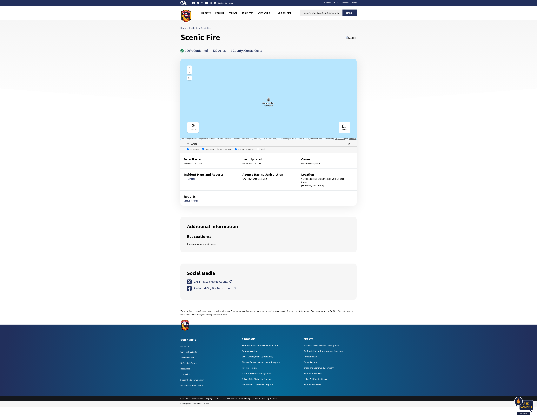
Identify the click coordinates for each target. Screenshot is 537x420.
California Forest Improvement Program (323, 351)
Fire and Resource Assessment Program (261, 362)
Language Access (212, 398)
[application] (268, 99)
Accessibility (197, 398)
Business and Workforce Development (321, 345)
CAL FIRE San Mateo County (213, 282)
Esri (336, 138)
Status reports (191, 200)
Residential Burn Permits (192, 385)
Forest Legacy (310, 362)
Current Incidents (188, 351)
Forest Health (310, 356)
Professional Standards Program (257, 384)
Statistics (185, 374)
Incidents (193, 28)
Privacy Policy (244, 398)
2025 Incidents (187, 357)
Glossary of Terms (269, 398)
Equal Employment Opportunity (257, 356)
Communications (250, 351)
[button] (266, 13)
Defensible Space (188, 363)
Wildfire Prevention (312, 373)
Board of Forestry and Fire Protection (260, 345)
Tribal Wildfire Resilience (315, 379)
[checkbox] (193, 149)
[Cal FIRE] (186, 16)
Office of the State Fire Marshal (257, 379)
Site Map (256, 398)
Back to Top (185, 398)
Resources (185, 368)
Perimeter (352, 138)
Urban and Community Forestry (318, 367)
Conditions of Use (229, 398)
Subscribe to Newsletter (192, 379)
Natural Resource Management (257, 373)
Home (183, 28)
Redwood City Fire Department (215, 288)
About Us (184, 346)
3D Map (191, 178)
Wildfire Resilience (312, 384)
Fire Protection (249, 367)
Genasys (341, 138)
